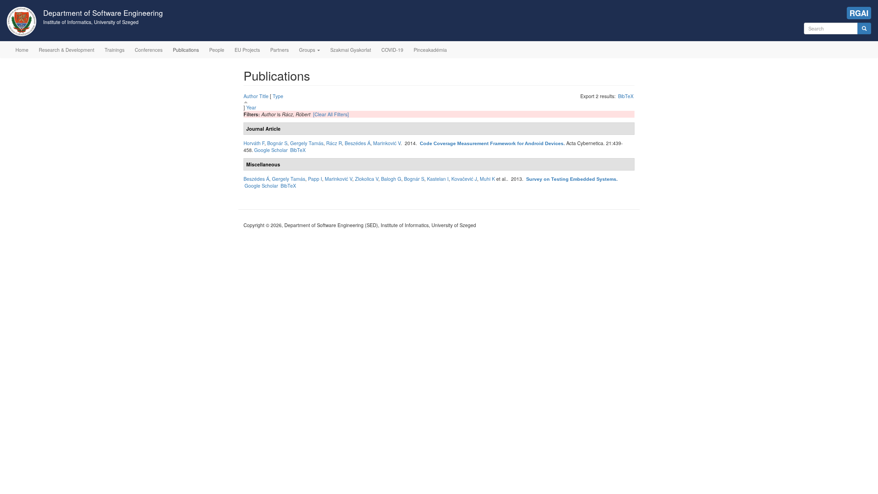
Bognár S (277, 143)
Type (278, 96)
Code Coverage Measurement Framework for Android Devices (491, 143)
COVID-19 (392, 49)
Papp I (315, 178)
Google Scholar (271, 149)
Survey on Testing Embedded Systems (571, 179)
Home (21, 49)
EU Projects (247, 49)
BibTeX (625, 96)
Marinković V (387, 143)
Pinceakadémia (430, 49)
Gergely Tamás (306, 143)
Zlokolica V (366, 178)
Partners (279, 49)
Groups (308, 49)
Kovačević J (464, 178)
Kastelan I (438, 178)
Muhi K (487, 178)
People (216, 49)
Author (251, 96)
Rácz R (334, 143)
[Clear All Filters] (331, 114)
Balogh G (391, 178)
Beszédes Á (357, 143)
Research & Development (66, 49)
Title (264, 96)
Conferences (149, 49)
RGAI (859, 13)
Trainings (114, 49)
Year (251, 107)
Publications (186, 49)
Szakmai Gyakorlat (350, 49)
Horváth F (254, 143)
